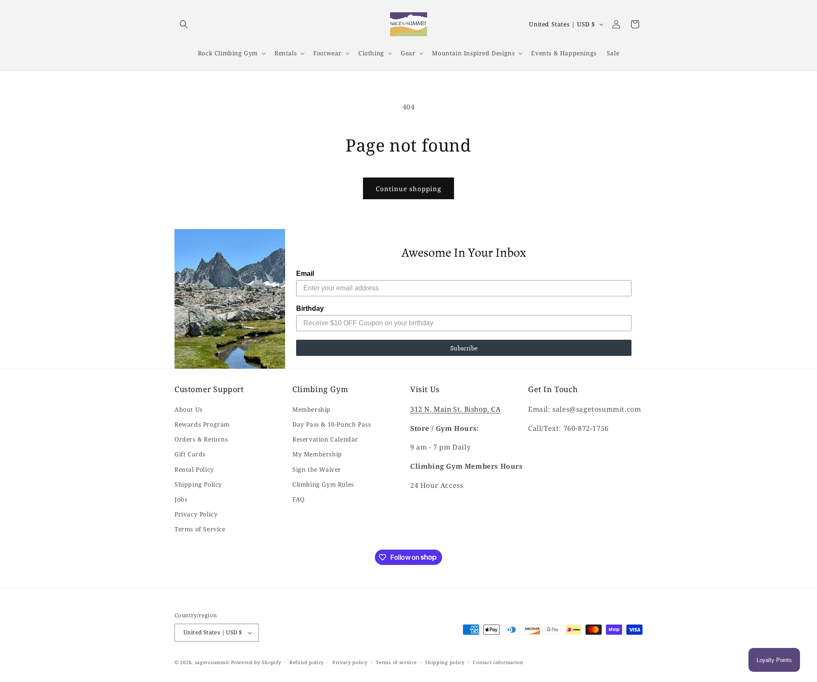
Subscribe (463, 348)
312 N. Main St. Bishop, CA (455, 409)
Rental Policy (194, 469)
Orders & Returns (201, 439)
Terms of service (396, 662)
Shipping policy (445, 662)
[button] (183, 24)
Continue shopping (408, 188)
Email (305, 273)
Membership (311, 409)
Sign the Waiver (316, 469)
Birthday (310, 308)
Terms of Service (200, 529)
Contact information (498, 662)
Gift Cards (190, 454)
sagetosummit (213, 662)
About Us (188, 409)
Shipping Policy (198, 484)
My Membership (317, 454)
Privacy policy (350, 662)
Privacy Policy (195, 514)
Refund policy (306, 662)
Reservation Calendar (325, 439)
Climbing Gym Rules (323, 484)
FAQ (298, 499)
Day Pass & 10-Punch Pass (331, 424)
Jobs (180, 499)
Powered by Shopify (256, 662)
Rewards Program (202, 424)
